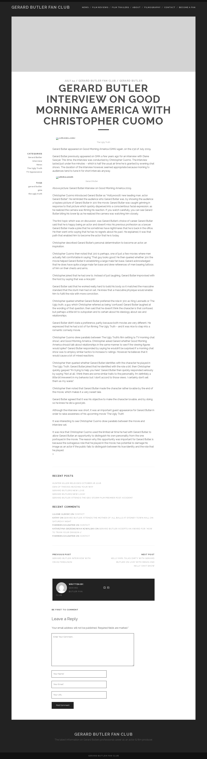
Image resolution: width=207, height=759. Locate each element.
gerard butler (35, 186)
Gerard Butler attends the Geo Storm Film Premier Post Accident (92, 498)
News (39, 165)
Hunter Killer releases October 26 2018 (76, 483)
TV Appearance (34, 172)
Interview (37, 161)
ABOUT (136, 7)
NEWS (85, 7)
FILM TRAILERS (120, 7)
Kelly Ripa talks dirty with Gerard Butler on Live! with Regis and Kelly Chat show (133, 562)
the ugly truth (35, 194)
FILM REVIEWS (100, 7)
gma (40, 190)
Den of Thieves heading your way (72, 487)
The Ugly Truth (34, 168)
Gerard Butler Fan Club (41, 7)
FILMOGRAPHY (152, 7)
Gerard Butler (131, 80)
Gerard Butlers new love (68, 490)
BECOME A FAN (187, 7)
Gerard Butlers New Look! (68, 494)
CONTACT (169, 7)
